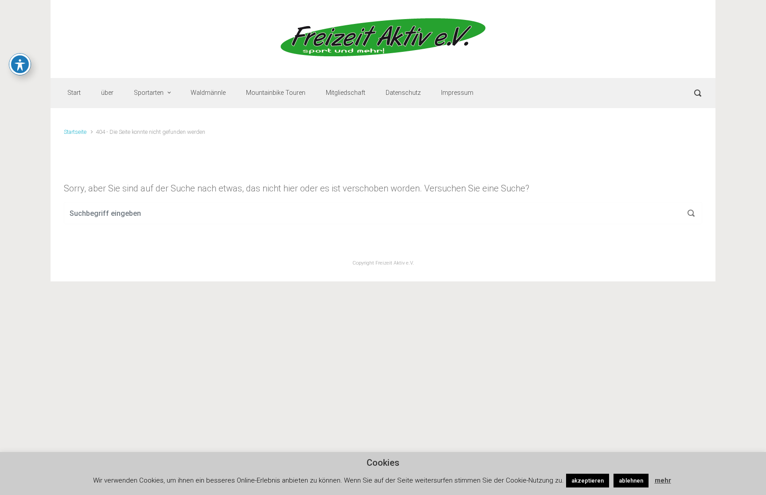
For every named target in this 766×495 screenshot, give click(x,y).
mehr (663, 480)
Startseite (75, 132)
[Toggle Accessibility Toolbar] (20, 64)
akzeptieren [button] (587, 480)
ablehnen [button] (631, 480)
